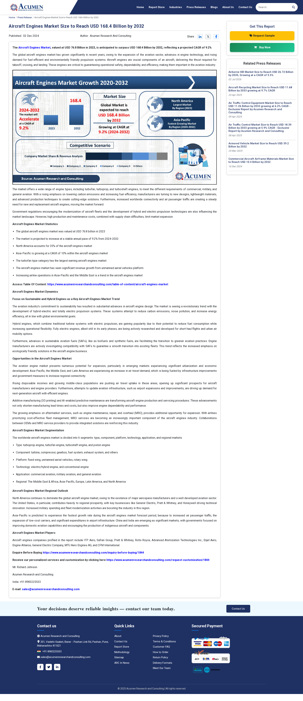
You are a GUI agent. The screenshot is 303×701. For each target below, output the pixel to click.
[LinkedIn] (57, 667)
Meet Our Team (162, 668)
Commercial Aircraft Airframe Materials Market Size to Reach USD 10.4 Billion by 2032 (261, 160)
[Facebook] (40, 667)
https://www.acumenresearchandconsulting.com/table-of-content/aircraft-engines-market (107, 284)
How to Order (160, 652)
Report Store (157, 7)
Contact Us (245, 7)
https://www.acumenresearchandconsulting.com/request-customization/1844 (157, 560)
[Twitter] (49, 667)
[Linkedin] (200, 36)
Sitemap (119, 657)
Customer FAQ (161, 646)
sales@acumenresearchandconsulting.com (51, 589)
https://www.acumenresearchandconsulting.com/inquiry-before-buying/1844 (93, 552)
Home (140, 7)
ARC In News (121, 662)
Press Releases (196, 7)
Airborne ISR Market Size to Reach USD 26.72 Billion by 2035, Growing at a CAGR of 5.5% (260, 73)
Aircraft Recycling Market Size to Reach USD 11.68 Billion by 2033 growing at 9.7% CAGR (260, 89)
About (117, 636)
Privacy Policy (161, 636)
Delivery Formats (162, 662)
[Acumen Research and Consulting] (24, 7)
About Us (228, 7)
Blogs (214, 7)
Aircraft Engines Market (34, 47)
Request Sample (264, 35)
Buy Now (264, 47)
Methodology (121, 652)
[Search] (293, 7)
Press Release (25, 17)
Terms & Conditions (164, 641)
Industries (175, 7)
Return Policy (160, 657)
